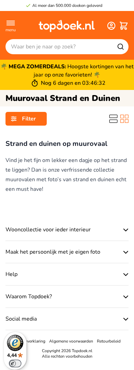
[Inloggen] (111, 26)
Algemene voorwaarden (71, 341)
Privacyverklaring (29, 341)
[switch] (15, 363)
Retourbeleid (109, 341)
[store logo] (66, 25)
